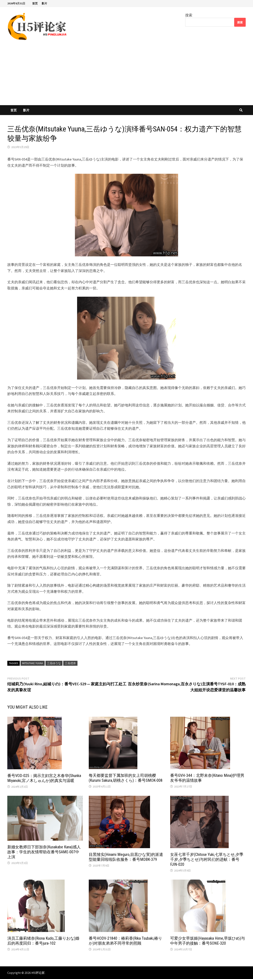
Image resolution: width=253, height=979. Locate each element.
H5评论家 (38, 973)
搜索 (188, 15)
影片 (44, 3)
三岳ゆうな (54, 663)
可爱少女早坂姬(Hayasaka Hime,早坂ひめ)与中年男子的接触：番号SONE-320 (207, 941)
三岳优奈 (70, 663)
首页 (35, 3)
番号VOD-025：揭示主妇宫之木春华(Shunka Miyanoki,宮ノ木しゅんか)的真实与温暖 (44, 778)
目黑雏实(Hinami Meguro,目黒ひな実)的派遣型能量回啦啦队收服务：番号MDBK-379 (126, 857)
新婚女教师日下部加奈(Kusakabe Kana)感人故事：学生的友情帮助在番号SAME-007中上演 (44, 852)
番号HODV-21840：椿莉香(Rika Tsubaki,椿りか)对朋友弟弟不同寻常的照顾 (125, 941)
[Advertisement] (126, 75)
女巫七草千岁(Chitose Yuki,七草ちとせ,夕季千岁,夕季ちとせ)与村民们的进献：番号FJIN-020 (206, 859)
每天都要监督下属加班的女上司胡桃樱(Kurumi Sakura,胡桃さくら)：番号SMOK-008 (125, 778)
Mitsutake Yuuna (32, 663)
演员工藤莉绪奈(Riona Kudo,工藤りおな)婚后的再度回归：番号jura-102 (43, 941)
